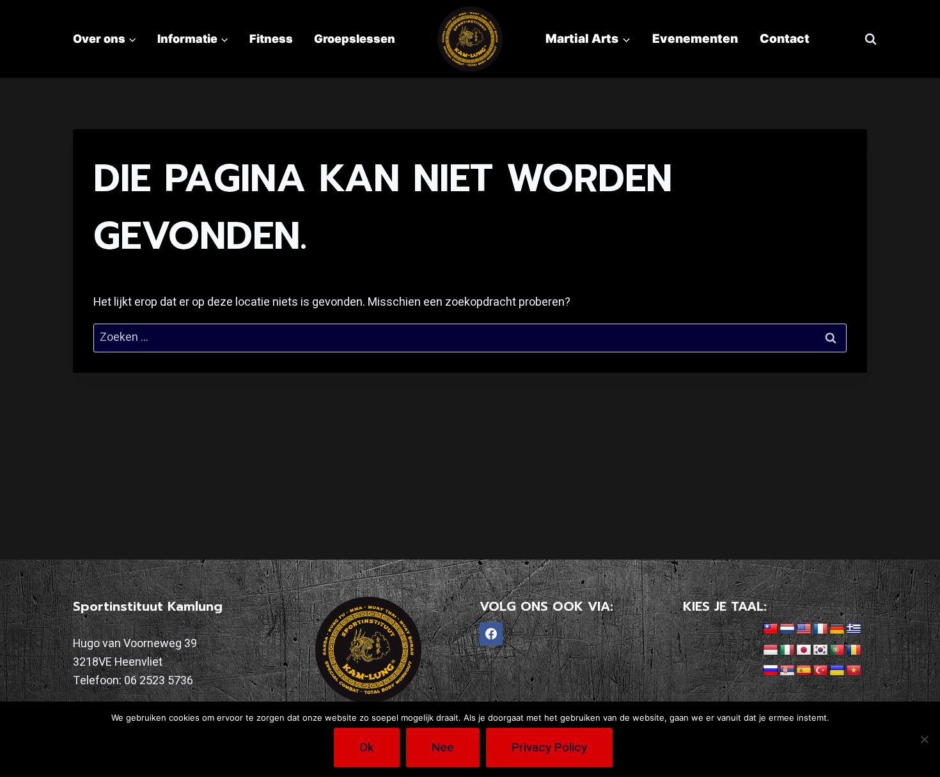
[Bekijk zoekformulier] (870, 39)
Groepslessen (354, 38)
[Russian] (770, 670)
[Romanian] (853, 650)
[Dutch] (787, 629)
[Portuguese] (837, 650)
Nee (443, 748)
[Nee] (924, 739)
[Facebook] (491, 633)
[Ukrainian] (837, 670)
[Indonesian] (770, 650)
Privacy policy (549, 748)
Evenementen (695, 38)
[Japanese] (803, 650)
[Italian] (787, 650)
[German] (837, 629)
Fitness (271, 38)
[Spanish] (803, 670)
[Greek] (853, 629)
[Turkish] (820, 670)
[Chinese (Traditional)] (770, 629)
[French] (820, 629)
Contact (785, 38)
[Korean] (820, 650)
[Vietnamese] (853, 670)
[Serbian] (787, 670)
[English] (803, 629)
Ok (366, 748)
